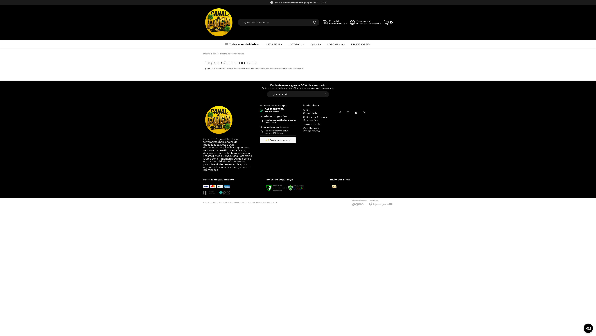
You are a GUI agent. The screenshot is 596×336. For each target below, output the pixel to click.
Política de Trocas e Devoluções (315, 119)
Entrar (359, 23)
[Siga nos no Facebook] (340, 112)
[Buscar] (314, 22)
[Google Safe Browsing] (296, 188)
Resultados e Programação (311, 130)
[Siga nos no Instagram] (356, 112)
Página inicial (209, 53)
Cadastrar (373, 23)
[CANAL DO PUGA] (218, 22)
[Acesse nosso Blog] (364, 112)
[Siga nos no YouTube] (348, 112)
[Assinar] (326, 94)
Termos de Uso (312, 124)
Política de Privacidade (310, 112)
